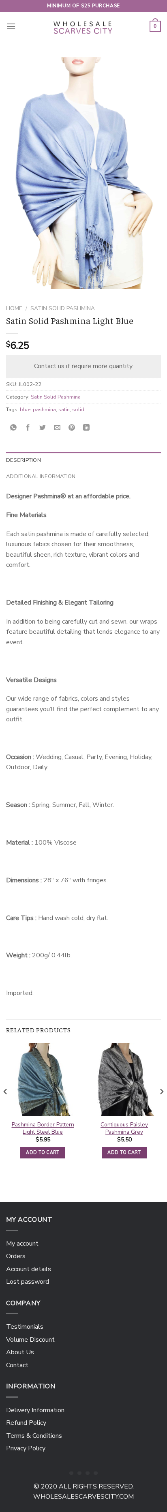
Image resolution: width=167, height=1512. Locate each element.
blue (25, 409)
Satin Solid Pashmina (62, 308)
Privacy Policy (25, 1448)
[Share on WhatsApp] (13, 428)
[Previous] (6, 1107)
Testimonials (24, 1326)
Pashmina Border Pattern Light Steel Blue (43, 1128)
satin (64, 409)
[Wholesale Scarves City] (83, 26)
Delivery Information (35, 1410)
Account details (28, 1269)
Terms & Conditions (34, 1435)
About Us (20, 1352)
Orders (16, 1256)
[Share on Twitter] (42, 428)
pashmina (44, 409)
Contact (17, 1365)
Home (14, 308)
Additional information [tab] (41, 476)
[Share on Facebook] (28, 428)
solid (78, 409)
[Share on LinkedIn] (86, 428)
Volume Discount (30, 1339)
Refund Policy (26, 1422)
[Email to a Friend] (57, 428)
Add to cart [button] (43, 1153)
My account (22, 1243)
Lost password (27, 1281)
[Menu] (11, 26)
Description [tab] (23, 460)
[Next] (161, 1107)
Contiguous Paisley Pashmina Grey (124, 1128)
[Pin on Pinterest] (72, 428)
